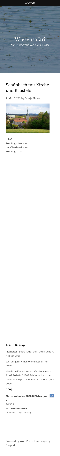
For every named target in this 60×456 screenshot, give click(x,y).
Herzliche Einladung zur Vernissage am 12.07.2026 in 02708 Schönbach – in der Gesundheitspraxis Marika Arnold (29, 375)
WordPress (26, 441)
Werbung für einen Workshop (23, 361)
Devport (10, 445)
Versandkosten (18, 408)
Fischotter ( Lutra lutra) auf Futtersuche (28, 351)
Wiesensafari (30, 39)
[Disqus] (30, 197)
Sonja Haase (32, 98)
